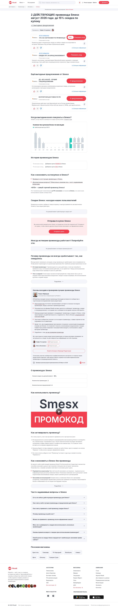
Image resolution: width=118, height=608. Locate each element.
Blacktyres (68, 552)
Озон (74, 580)
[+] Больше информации (79, 47)
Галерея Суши (53, 557)
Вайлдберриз (77, 582)
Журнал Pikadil (100, 575)
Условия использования (82, 605)
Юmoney (42, 557)
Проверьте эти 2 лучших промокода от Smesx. (48, 179)
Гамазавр (46, 552)
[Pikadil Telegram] (53, 596)
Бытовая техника (51, 575)
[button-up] (34, 48)
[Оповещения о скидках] (79, 2)
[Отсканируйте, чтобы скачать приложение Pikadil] (80, 597)
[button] (40, 3)
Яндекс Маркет (77, 578)
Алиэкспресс (77, 570)
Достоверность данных (102, 578)
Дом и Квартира (50, 573)
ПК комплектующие (51, 578)
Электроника (50, 570)
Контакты (98, 587)
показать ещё (68, 119)
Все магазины (77, 587)
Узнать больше (69, 9)
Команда (98, 573)
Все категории (50, 585)
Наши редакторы (40, 303)
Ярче (34, 557)
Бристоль (36, 552)
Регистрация (88, 2)
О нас (97, 570)
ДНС (74, 585)
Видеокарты (49, 580)
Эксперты (98, 585)
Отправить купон (59, 231)
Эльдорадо (76, 575)
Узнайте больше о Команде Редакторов (59, 351)
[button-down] (41, 48)
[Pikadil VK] (48, 596)
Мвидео (75, 573)
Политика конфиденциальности (100, 605)
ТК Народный (57, 552)
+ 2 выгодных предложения (42, 25)
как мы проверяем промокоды (55, 332)
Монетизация (99, 582)
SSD (47, 582)
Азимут (78, 552)
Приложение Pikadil (80, 592)
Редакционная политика (102, 580)
